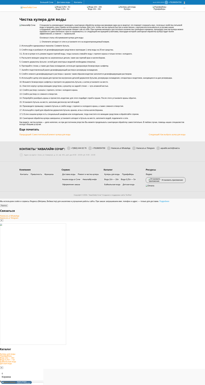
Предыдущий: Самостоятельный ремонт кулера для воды (44, 135)
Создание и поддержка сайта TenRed (116, 195)
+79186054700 (98, 148)
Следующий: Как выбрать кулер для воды (167, 135)
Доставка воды (63, 2)
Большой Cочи (46, 2)
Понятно (4, 205)
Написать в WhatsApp (120, 148)
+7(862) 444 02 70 (78, 148)
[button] (102, 354)
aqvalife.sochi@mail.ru (170, 148)
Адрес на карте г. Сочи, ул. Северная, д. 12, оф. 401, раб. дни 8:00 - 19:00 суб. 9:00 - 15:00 (59, 155)
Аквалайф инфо (90, 179)
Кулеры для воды (112, 174)
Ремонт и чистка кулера (88, 174)
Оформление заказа (71, 185)
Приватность (36, 174)
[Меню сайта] (184, 8)
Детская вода (128, 185)
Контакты (78, 2)
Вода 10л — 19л (111, 179)
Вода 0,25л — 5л (128, 179)
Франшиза (49, 174)
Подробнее (164, 201)
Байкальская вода (112, 185)
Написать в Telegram (145, 148)
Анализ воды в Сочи (71, 179)
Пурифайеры (128, 174)
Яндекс (149, 174)
